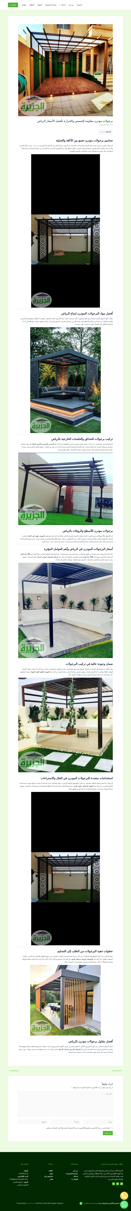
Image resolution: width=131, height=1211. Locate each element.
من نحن (71, 5)
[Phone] (124, 1196)
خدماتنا (63, 5)
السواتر (39, 5)
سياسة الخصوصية (50, 5)
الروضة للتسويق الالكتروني (90, 1203)
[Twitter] (117, 1183)
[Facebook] (121, 1183)
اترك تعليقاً (109, 125)
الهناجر (23, 5)
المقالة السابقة (117, 1071)
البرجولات (102, 125)
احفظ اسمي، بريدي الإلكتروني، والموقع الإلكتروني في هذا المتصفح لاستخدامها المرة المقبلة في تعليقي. (78, 1128)
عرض (101, 131)
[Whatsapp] (124, 1205)
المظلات (31, 5)
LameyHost (31, 1203)
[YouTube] (113, 1183)
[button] (60, 5)
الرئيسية (79, 5)
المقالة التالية (13, 1071)
